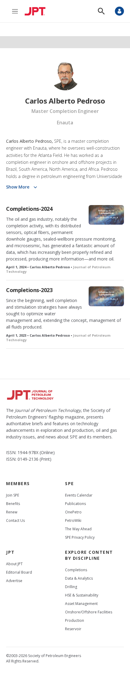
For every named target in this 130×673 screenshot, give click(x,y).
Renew (11, 512)
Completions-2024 (29, 208)
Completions (76, 569)
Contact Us (15, 520)
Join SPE (12, 495)
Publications (75, 503)
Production (74, 620)
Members (18, 483)
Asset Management (81, 603)
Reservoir (73, 628)
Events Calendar (79, 495)
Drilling (71, 586)
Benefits (13, 503)
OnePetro (73, 512)
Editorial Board (19, 572)
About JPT (14, 563)
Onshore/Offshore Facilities (88, 612)
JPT (10, 552)
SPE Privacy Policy (80, 537)
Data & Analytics (79, 578)
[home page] (36, 11)
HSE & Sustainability (81, 595)
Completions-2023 (29, 290)
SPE (69, 483)
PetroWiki (73, 520)
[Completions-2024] (106, 215)
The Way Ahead (78, 528)
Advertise (14, 580)
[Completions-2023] (106, 296)
